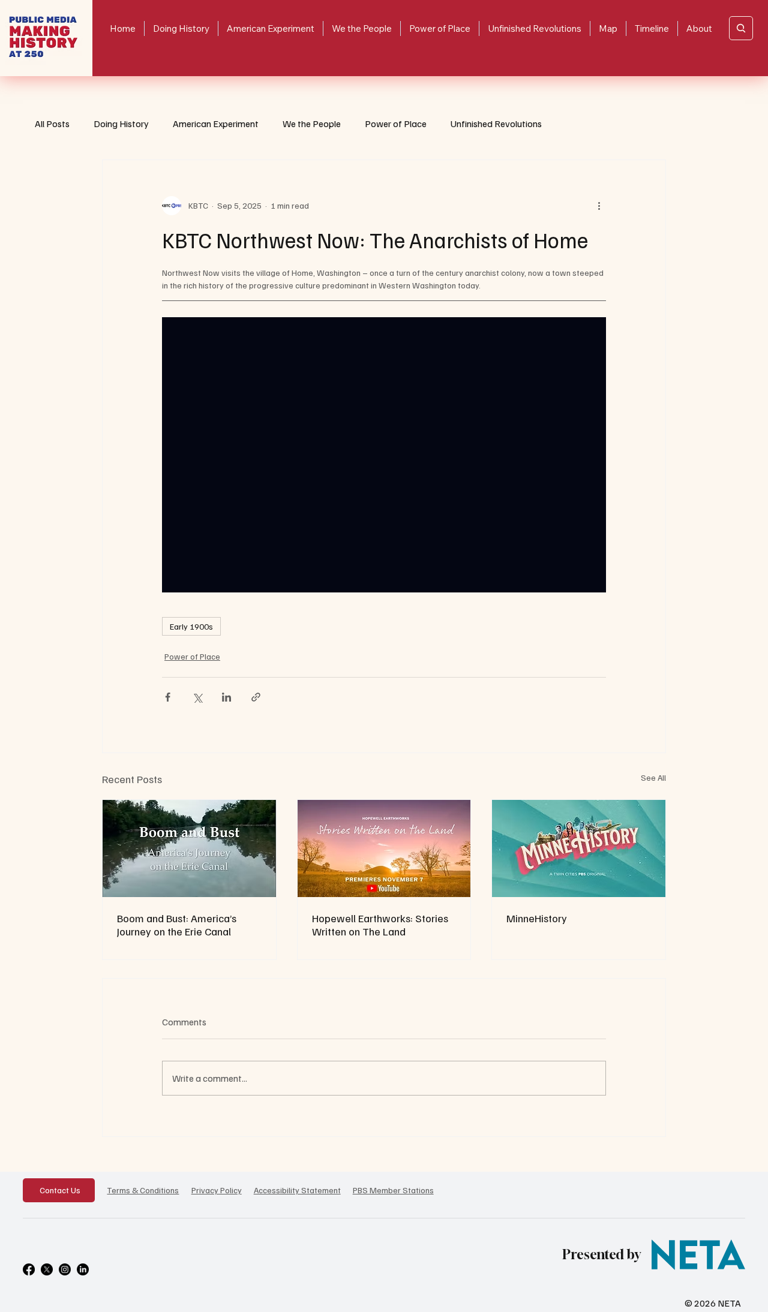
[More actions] (599, 205)
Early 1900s (191, 626)
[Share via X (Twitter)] (197, 697)
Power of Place (396, 124)
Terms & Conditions (143, 1190)
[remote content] (384, 454)
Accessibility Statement (297, 1190)
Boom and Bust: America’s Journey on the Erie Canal (176, 924)
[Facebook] (29, 1269)
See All (653, 777)
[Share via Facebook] (167, 697)
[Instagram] (65, 1269)
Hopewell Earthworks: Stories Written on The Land (380, 924)
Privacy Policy (216, 1190)
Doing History (121, 124)
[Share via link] (256, 697)
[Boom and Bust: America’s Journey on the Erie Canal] (189, 848)
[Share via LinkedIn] (226, 697)
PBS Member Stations (393, 1190)
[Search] (741, 28)
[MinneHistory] (578, 848)
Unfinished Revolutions (496, 124)
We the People (312, 124)
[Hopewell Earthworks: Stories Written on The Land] (384, 848)
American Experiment (216, 124)
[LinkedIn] (83, 1269)
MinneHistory (536, 918)
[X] (47, 1269)
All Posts (52, 124)
